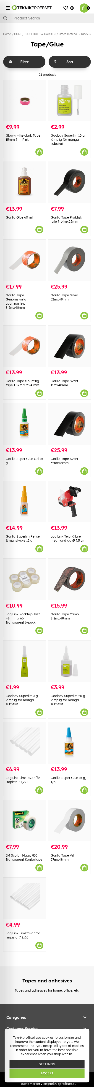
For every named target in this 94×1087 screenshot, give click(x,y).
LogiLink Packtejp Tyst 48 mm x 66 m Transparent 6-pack (23, 618)
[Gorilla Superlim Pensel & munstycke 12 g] (24, 501)
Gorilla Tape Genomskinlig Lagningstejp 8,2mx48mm (16, 301)
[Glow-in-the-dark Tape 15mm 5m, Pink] (24, 101)
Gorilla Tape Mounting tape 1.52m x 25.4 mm (22, 383)
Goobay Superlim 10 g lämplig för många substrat (68, 139)
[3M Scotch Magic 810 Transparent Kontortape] (24, 820)
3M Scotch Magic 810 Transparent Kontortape (24, 857)
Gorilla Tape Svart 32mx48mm (64, 461)
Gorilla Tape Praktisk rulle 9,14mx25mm (66, 219)
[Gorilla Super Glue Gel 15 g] (24, 424)
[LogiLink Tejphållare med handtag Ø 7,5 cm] (69, 501)
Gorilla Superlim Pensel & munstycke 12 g (23, 538)
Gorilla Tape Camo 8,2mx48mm (65, 616)
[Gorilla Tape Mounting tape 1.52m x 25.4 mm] (24, 346)
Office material (68, 34)
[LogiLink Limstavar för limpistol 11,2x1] (24, 743)
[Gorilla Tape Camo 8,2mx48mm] (69, 579)
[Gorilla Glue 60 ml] (24, 182)
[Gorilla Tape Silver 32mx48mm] (69, 260)
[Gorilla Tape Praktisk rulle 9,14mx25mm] (69, 182)
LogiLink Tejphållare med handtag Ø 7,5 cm (68, 538)
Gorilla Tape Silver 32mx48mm (64, 297)
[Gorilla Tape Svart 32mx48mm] (69, 424)
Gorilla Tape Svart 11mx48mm (64, 383)
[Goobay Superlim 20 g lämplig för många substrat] (69, 661)
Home (7, 34)
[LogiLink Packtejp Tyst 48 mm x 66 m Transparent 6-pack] (24, 579)
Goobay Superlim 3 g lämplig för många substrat (22, 700)
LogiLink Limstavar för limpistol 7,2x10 (23, 935)
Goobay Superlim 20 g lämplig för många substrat (68, 700)
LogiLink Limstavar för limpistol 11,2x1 (23, 780)
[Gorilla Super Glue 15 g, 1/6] (69, 743)
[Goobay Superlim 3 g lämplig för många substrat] (24, 661)
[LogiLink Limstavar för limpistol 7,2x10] (24, 898)
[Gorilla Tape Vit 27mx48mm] (69, 820)
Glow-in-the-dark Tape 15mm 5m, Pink (23, 137)
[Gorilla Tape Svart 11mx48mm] (69, 346)
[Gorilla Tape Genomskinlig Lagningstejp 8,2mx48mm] (24, 260)
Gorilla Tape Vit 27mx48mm (62, 857)
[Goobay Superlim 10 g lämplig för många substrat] (69, 101)
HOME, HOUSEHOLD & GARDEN (34, 34)
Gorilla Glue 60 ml (19, 217)
